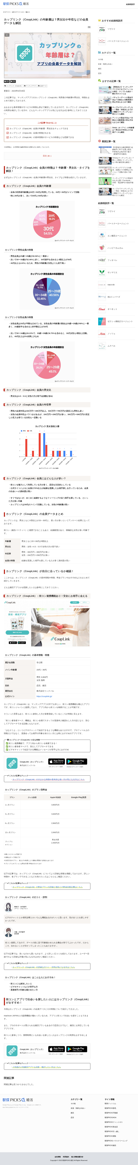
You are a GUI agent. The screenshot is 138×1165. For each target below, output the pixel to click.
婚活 (7, 81)
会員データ (43, 86)
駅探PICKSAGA (110, 1117)
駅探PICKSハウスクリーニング (116, 1141)
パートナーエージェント (118, 41)
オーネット (112, 309)
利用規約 (66, 1157)
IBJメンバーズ (114, 297)
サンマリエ (112, 272)
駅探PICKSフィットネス (114, 1122)
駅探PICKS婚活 (110, 1145)
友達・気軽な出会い (105, 64)
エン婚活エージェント (117, 236)
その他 (100, 59)
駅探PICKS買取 (110, 1136)
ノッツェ (111, 334)
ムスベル (111, 346)
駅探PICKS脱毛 (110, 1108)
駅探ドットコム (110, 1103)
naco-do (111, 285)
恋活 (14, 81)
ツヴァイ (111, 29)
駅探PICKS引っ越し (112, 1131)
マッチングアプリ (31, 86)
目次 (45, 156)
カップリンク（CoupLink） (14, 86)
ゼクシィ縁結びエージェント (120, 321)
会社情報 (58, 1157)
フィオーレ (112, 260)
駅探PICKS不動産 (111, 1113)
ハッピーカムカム (115, 248)
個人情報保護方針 (77, 1157)
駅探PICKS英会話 (111, 1127)
